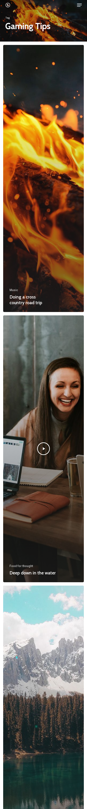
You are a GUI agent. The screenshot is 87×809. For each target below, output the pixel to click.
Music (14, 290)
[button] (79, 5)
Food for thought (21, 566)
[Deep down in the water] (43, 448)
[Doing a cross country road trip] (43, 178)
